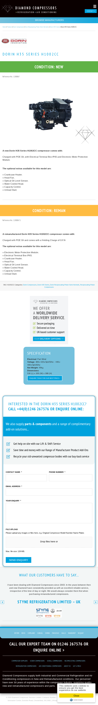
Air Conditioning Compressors (50, 666)
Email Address (14, 486)
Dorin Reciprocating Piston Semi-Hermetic (37, 27)
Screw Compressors (37, 661)
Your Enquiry (13, 501)
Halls (64, 633)
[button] (2, 602)
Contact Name (14, 472)
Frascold (55, 633)
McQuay (81, 633)
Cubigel (40, 633)
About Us (67, 666)
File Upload (12, 529)
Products (9, 27)
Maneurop (72, 633)
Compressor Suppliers (19, 661)
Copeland (31, 633)
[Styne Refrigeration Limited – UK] (49, 616)
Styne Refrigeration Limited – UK (49, 601)
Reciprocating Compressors (75, 661)
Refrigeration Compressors (26, 666)
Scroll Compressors (54, 661)
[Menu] (95, 6)
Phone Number (57, 472)
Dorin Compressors (18, 27)
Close (76, 695)
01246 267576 (70, 644)
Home (4, 27)
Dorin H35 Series (55, 27)
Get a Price (77, 666)
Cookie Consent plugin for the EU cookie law (76, 700)
